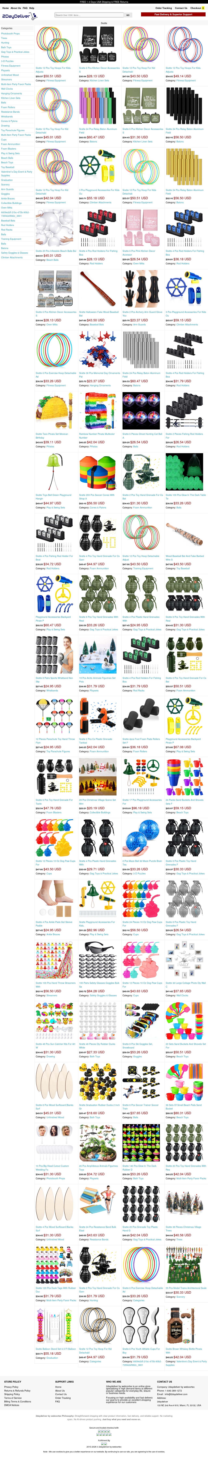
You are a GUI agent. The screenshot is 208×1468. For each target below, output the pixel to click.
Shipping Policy (12, 1394)
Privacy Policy (11, 1386)
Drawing (5, 125)
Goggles (5, 193)
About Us (16, 8)
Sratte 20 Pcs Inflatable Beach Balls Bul (56, 250)
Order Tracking (164, 8)
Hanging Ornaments (11, 93)
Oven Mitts (6, 207)
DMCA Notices (11, 1405)
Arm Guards (7, 189)
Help (31, 8)
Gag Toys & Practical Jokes (15, 51)
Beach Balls (7, 157)
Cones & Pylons (9, 121)
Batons (4, 248)
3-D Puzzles (7, 61)
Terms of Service (13, 1397)
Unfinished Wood (10, 74)
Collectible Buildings (11, 203)
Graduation (7, 180)
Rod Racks (6, 229)
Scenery (5, 184)
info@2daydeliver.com (176, 1394)
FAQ (25, 8)
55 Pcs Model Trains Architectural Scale (186, 1288)
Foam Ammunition (10, 144)
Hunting (5, 42)
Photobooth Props (10, 33)
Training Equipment (11, 238)
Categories (138, 1300)
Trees (4, 38)
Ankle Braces (8, 198)
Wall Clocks (7, 88)
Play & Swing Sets (10, 153)
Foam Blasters (8, 148)
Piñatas (5, 56)
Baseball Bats (8, 220)
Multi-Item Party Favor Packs (16, 84)
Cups (3, 139)
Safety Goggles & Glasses (14, 252)
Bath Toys (6, 47)
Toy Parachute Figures (13, 130)
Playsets (5, 70)
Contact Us (181, 8)
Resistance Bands (10, 111)
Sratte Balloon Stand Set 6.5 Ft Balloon (56, 1348)
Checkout (195, 8)
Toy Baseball (7, 167)
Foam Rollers (8, 107)
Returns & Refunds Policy (17, 1390)
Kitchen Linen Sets (10, 98)
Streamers (6, 79)
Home (5, 8)
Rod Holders (7, 225)
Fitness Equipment (10, 65)
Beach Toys (7, 162)
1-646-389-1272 (173, 1390)
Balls (3, 102)
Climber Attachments (12, 257)
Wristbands (7, 116)
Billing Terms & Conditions (17, 1401)
